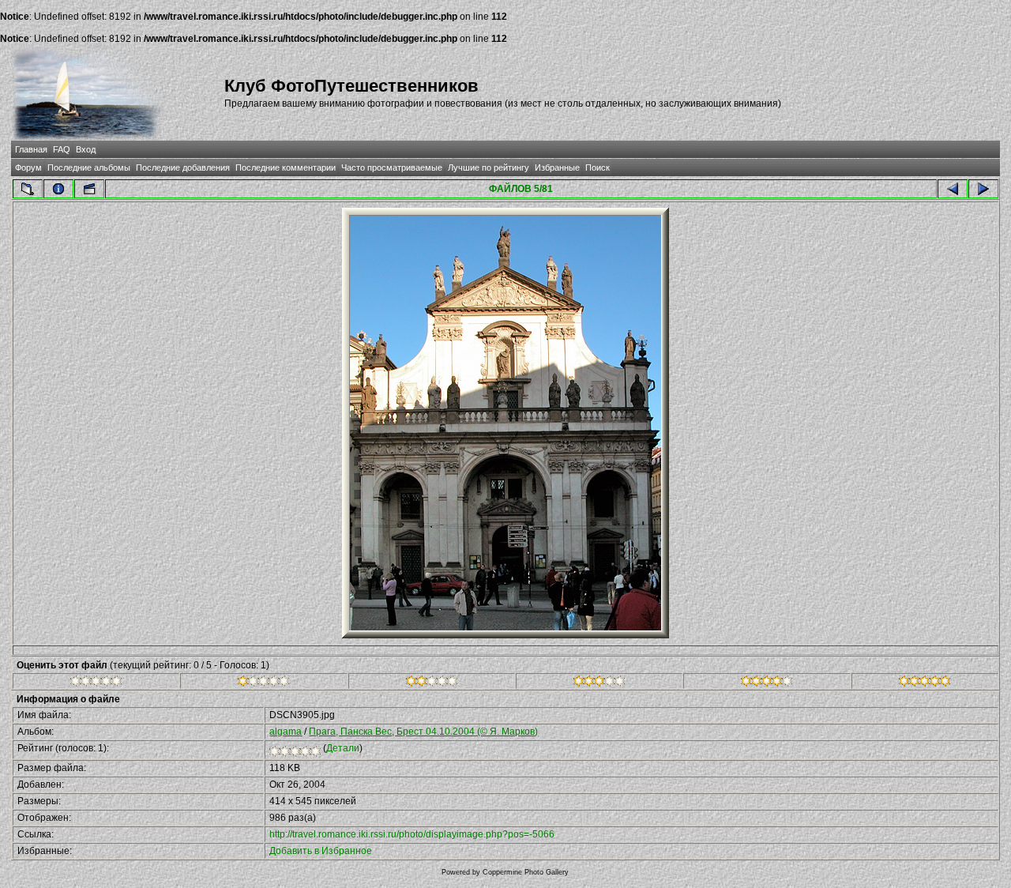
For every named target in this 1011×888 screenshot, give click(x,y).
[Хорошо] (599, 683)
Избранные (557, 167)
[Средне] (431, 683)
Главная (31, 149)
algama (285, 731)
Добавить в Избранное (320, 850)
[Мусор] (96, 683)
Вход (86, 149)
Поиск (597, 167)
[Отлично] (766, 683)
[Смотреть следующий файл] (983, 189)
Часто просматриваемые (391, 167)
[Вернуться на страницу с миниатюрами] (27, 189)
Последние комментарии (285, 167)
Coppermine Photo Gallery (526, 872)
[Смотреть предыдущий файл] (952, 189)
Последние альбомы (88, 167)
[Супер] (924, 683)
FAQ (61, 149)
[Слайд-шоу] (89, 189)
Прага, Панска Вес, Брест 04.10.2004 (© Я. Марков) (423, 731)
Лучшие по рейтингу (488, 167)
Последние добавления (183, 167)
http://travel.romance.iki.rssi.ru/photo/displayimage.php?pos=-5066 (411, 834)
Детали (342, 748)
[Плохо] (263, 683)
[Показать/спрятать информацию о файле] (58, 189)
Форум (28, 167)
